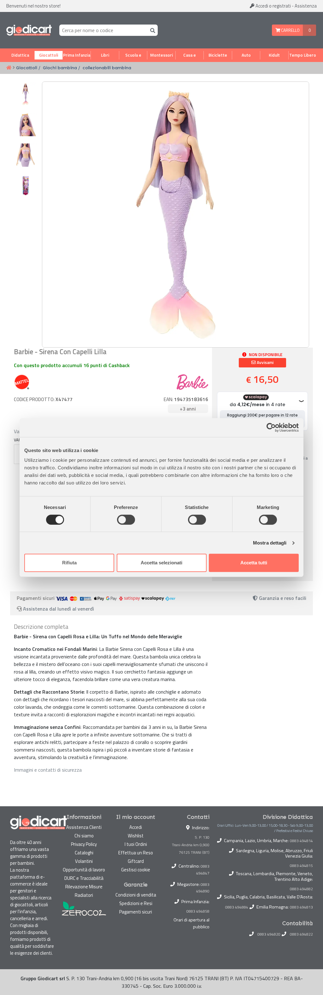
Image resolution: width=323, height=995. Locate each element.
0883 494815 (301, 866)
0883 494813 (301, 907)
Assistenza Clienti (84, 827)
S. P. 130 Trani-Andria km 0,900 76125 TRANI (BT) (190, 844)
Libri (105, 55)
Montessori (161, 55)
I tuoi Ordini (136, 844)
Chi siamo (84, 835)
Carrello (290, 30)
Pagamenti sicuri (135, 911)
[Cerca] (151, 30)
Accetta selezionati (161, 562)
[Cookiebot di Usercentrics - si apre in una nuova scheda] (271, 427)
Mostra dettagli (270, 542)
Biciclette (217, 55)
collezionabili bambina (107, 67)
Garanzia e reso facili (282, 598)
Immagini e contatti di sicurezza (48, 770)
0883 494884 (236, 907)
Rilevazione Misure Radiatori (84, 891)
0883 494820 (268, 934)
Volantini (84, 861)
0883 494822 (301, 934)
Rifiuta (69, 562)
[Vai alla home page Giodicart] (29, 30)
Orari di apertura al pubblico (191, 923)
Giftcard (136, 861)
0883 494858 (197, 911)
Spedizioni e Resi (135, 903)
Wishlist (136, 835)
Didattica (20, 55)
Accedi (273, 5)
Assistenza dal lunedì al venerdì (58, 608)
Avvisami (264, 362)
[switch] (126, 520)
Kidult (274, 55)
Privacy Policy (84, 844)
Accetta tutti (253, 562)
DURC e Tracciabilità (83, 878)
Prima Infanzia (76, 55)
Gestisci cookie (135, 869)
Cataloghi (84, 852)
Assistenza (306, 5)
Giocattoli (48, 55)
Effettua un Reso (135, 852)
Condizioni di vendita (135, 894)
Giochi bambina (60, 67)
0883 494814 (301, 841)
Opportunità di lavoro (84, 869)
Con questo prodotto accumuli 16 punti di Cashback (72, 365)
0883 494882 (301, 889)
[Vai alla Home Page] (8, 67)
